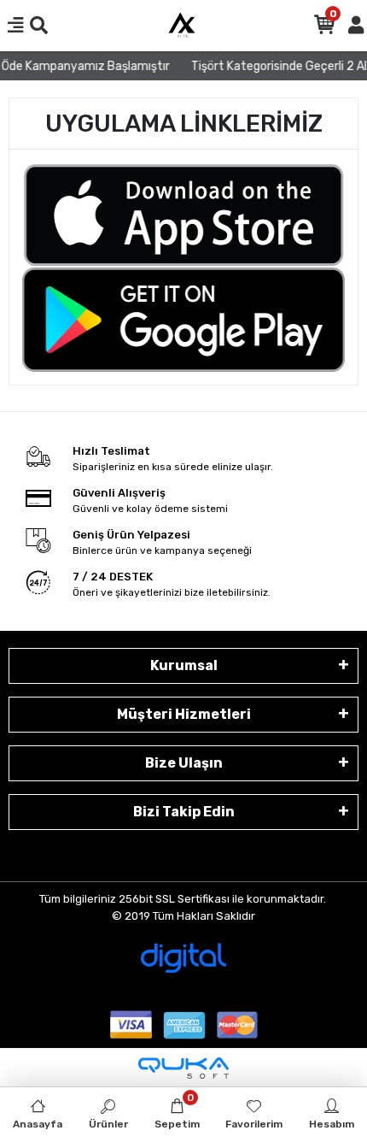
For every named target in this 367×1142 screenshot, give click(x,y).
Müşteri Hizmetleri (184, 714)
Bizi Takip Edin (184, 812)
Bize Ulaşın (184, 763)
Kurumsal (184, 665)
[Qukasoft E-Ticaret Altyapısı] (183, 1068)
